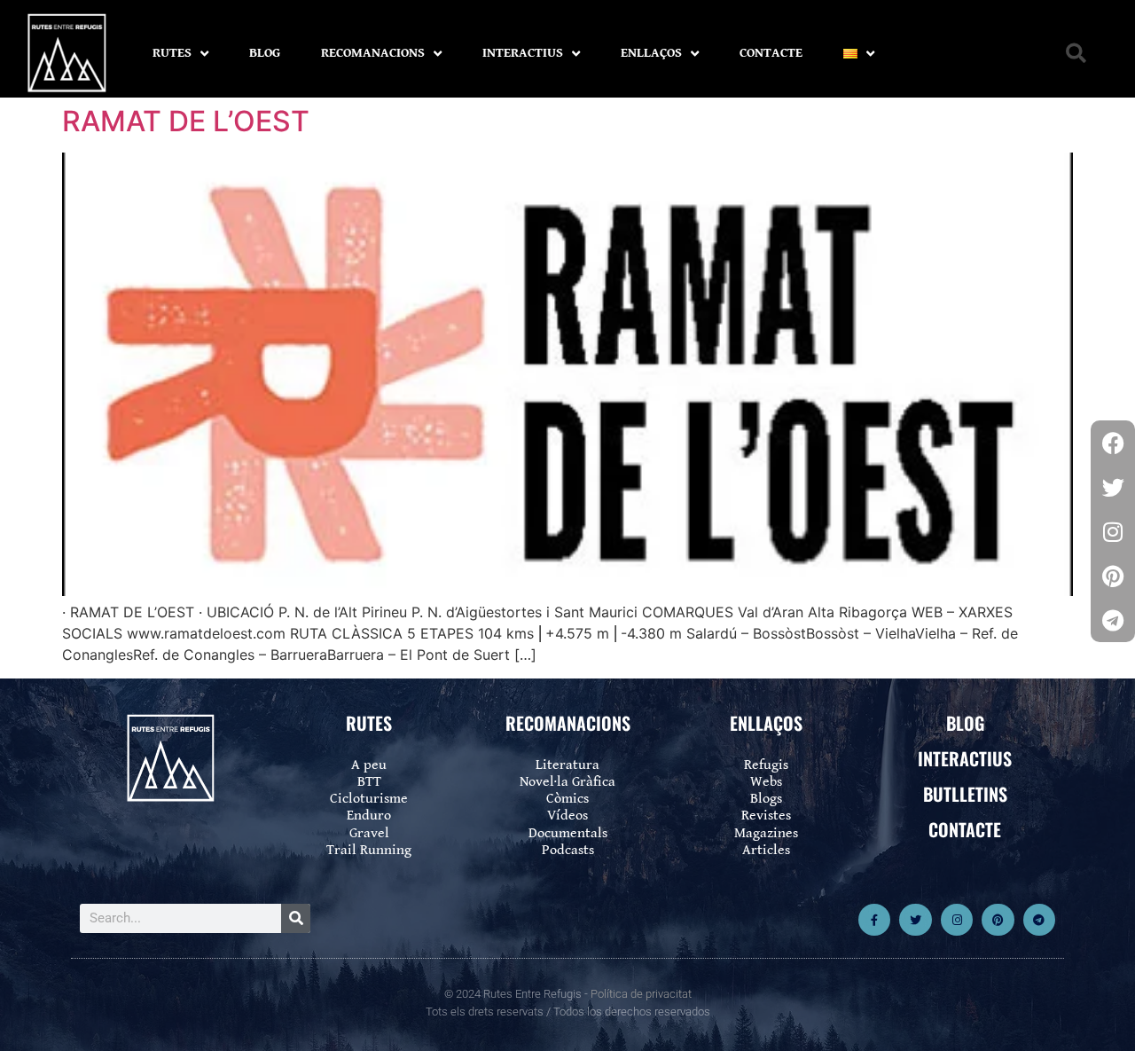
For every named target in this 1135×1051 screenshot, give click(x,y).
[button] (1076, 54)
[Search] (295, 918)
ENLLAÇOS (651, 52)
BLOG (264, 52)
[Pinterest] (998, 920)
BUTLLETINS (965, 793)
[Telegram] (1039, 920)
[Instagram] (957, 920)
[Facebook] (1113, 442)
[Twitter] (915, 920)
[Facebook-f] (874, 920)
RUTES (172, 52)
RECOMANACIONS (373, 52)
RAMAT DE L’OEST (185, 121)
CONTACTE (771, 52)
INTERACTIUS (522, 52)
